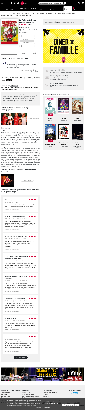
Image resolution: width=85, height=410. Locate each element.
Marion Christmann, (10, 87)
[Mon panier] (83, 3)
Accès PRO (46, 396)
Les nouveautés (26, 13)
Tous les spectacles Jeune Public (67, 13)
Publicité (45, 394)
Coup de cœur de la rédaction (29, 70)
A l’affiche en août (51, 13)
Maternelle (29, 77)
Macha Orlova (7, 84)
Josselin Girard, (29, 87)
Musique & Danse (42, 8)
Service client (26, 392)
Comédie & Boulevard (9, 8)
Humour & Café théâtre (54, 8)
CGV (23, 396)
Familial (22, 77)
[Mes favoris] (79, 3)
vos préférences (44, 403)
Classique (34, 9)
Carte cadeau (76, 8)
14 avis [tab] (23, 53)
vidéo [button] (27, 180)
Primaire (36, 77)
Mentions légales (6, 396)
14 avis (30, 24)
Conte (3, 80)
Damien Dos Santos (11, 89)
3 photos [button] (34, 119)
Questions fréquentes (28, 394)
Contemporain (24, 9)
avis (27, 42)
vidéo (26, 39)
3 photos (27, 36)
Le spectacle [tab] (9, 53)
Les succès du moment (38, 13)
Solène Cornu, (20, 87)
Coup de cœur (14, 77)
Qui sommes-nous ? (6, 392)
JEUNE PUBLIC (4, 77)
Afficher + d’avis (21, 357)
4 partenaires (18, 403)
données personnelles (32, 396)
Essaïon (21, 27)
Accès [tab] (34, 53)
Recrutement (4, 394)
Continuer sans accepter (42, 407)
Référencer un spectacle (50, 392)
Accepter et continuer (71, 405)
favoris (28, 46)
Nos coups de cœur (14, 13)
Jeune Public (66, 8)
